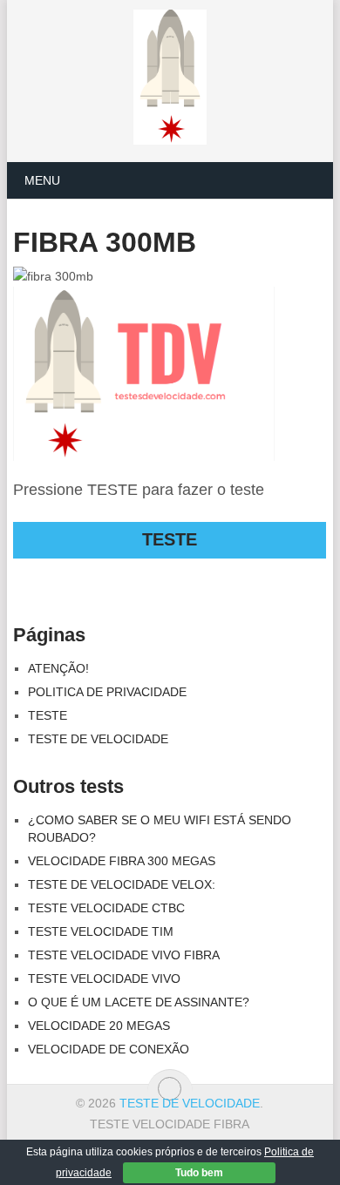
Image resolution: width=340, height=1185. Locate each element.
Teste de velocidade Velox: (121, 884)
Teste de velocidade (98, 739)
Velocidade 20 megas (99, 1026)
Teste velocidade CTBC (106, 908)
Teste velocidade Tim (100, 931)
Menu (42, 180)
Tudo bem (199, 1173)
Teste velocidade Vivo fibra (124, 955)
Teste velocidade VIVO (104, 978)
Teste (47, 715)
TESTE (169, 539)
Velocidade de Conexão (108, 1049)
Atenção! (58, 668)
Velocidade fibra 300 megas (121, 861)
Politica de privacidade (107, 692)
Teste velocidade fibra (169, 1124)
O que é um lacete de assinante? (138, 1002)
